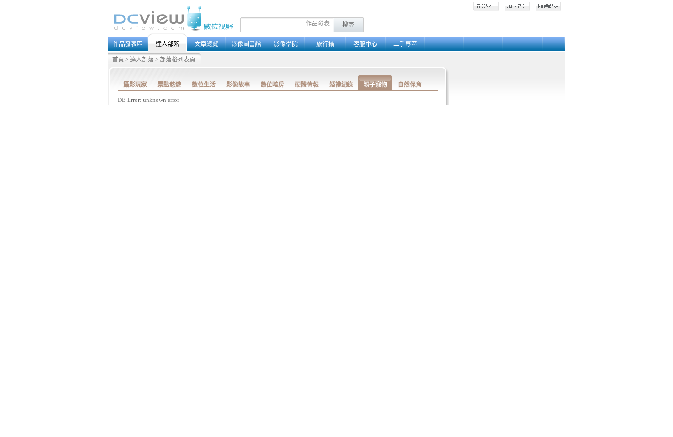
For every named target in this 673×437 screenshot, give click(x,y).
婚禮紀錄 (341, 84)
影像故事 (238, 84)
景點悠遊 (169, 84)
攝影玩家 (135, 84)
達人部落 (142, 59)
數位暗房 (272, 84)
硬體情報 (307, 84)
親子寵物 (375, 84)
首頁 (118, 59)
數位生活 (204, 84)
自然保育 (410, 84)
